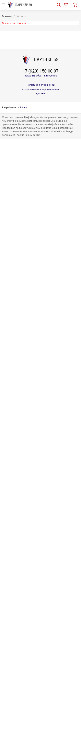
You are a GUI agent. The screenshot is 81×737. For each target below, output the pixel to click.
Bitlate (23, 107)
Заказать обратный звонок (40, 75)
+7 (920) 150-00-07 (40, 71)
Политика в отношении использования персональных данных (40, 89)
